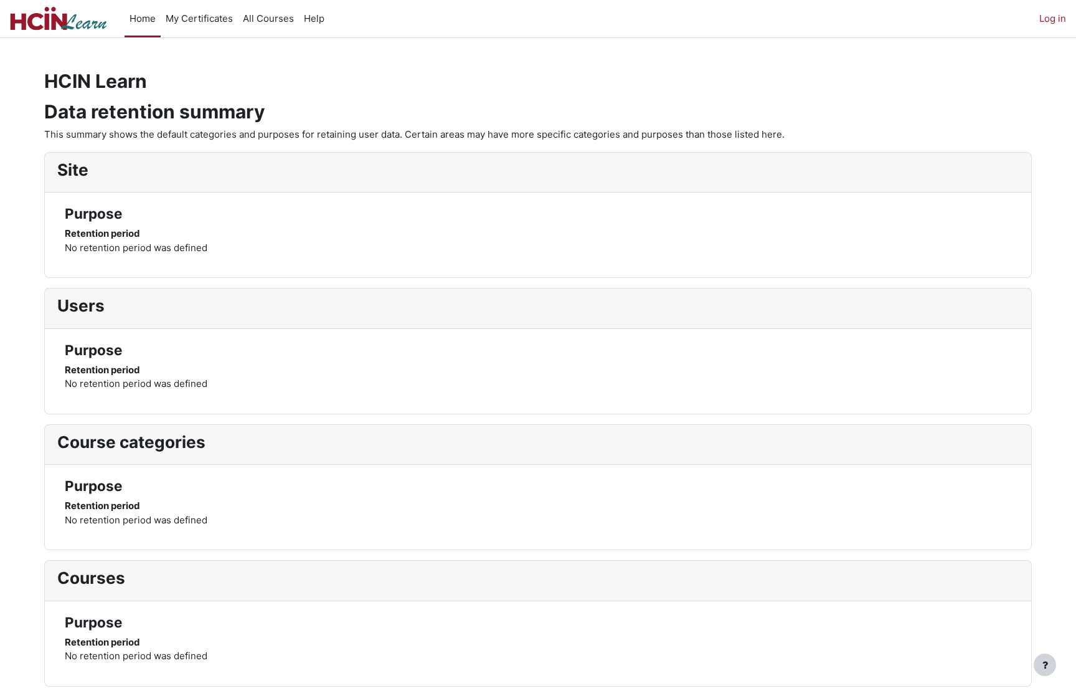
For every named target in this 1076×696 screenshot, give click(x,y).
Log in (1052, 18)
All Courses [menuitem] (268, 18)
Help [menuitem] (314, 18)
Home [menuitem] (143, 18)
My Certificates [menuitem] (199, 18)
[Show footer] (1045, 665)
